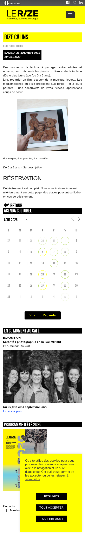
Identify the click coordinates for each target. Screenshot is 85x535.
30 (42, 240)
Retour (16, 205)
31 (54, 240)
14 (54, 263)
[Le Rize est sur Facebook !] (67, 3)
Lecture (20, 46)
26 (31, 285)
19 (31, 274)
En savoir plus (12, 411)
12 (31, 263)
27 (42, 285)
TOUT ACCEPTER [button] (51, 507)
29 (31, 240)
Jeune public (9, 46)
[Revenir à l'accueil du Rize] (22, 15)
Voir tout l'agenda (43, 315)
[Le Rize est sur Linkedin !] (81, 3)
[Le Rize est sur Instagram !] (74, 3)
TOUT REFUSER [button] (51, 518)
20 (42, 274)
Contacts (9, 506)
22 (65, 274)
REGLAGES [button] (51, 496)
